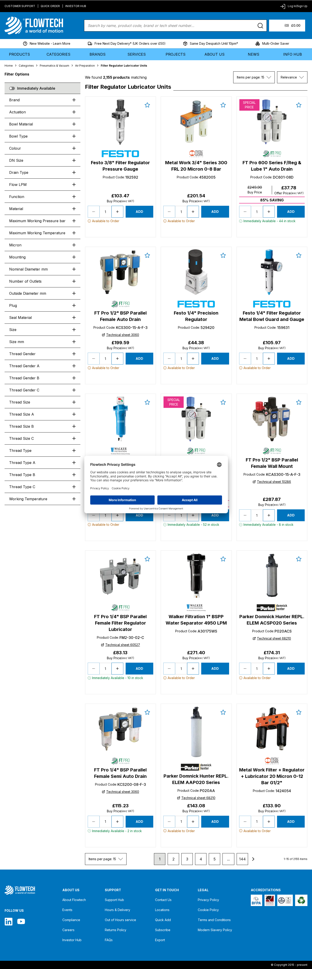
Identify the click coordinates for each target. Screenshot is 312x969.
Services (136, 54)
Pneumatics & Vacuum (54, 65)
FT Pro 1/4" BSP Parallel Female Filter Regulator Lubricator (120, 623)
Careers (68, 930)
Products (19, 54)
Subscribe (162, 930)
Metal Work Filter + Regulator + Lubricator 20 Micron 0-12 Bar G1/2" (271, 776)
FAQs (109, 940)
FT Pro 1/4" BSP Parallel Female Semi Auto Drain (120, 773)
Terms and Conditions (214, 920)
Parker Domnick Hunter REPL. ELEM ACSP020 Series (271, 620)
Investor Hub (75, 6)
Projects (175, 54)
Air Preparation (85, 65)
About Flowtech (74, 900)
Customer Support (20, 6)
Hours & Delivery (117, 910)
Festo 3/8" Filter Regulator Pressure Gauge (120, 166)
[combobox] (254, 77)
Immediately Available (36, 88)
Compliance (71, 920)
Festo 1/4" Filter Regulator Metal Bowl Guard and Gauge (271, 316)
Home (9, 65)
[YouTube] (21, 921)
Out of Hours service (120, 920)
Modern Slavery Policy (215, 930)
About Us (214, 54)
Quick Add (163, 920)
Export (160, 940)
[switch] (12, 88)
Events (67, 910)
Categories (58, 54)
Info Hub (292, 54)
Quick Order (50, 6)
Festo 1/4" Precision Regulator (196, 316)
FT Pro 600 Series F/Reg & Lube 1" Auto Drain (272, 166)
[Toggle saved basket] (147, 105)
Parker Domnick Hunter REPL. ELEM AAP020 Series (196, 779)
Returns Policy (115, 930)
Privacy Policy (208, 900)
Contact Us (163, 900)
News (253, 54)
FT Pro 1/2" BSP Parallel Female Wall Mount (272, 463)
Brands (98, 54)
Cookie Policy (208, 910)
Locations (162, 910)
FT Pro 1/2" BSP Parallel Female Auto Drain (120, 316)
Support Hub (114, 900)
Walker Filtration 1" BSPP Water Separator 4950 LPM (196, 620)
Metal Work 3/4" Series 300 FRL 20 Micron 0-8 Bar (196, 166)
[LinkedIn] (9, 921)
